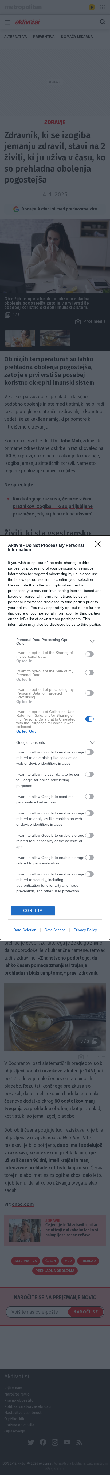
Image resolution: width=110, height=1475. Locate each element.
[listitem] (55, 641)
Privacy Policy (85, 930)
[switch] (89, 654)
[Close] (100, 546)
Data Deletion (24, 930)
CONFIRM (33, 911)
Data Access (55, 930)
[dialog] (55, 737)
